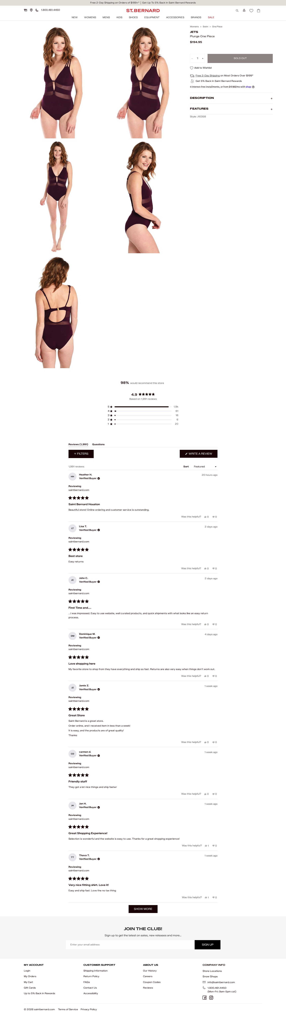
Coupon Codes (152, 982)
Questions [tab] (98, 445)
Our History (150, 970)
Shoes (133, 17)
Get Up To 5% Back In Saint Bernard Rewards (169, 2)
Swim (205, 26)
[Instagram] (211, 998)
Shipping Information (95, 970)
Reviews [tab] (78, 445)
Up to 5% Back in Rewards (39, 993)
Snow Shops (210, 976)
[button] (143, 407)
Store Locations (212, 971)
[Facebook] (205, 998)
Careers (147, 976)
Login (27, 970)
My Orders (30, 976)
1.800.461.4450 (217, 988)
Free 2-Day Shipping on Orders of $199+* (114, 2)
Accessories (175, 17)
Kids (119, 17)
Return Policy (91, 976)
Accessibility (90, 993)
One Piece (217, 26)
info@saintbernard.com (221, 982)
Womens (90, 17)
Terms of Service (68, 1009)
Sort (186, 466)
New (75, 17)
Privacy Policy (89, 1009)
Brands (196, 17)
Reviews (148, 987)
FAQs (86, 982)
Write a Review (202, 455)
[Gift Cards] (25, 10)
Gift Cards (30, 987)
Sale (211, 17)
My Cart (28, 982)
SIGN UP (207, 944)
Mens (106, 17)
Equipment (152, 17)
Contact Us (90, 987)
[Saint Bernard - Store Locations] (31, 10)
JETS (194, 32)
